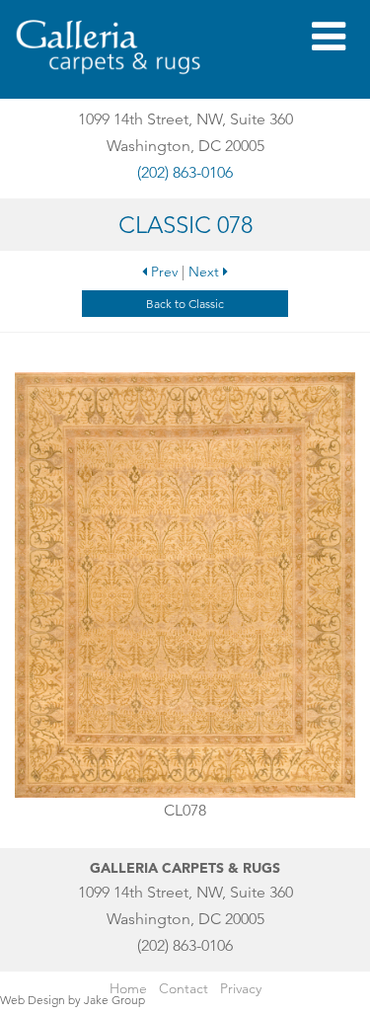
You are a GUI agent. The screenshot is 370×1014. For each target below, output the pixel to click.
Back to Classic (185, 303)
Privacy (240, 988)
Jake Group (114, 999)
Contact (183, 988)
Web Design (32, 999)
